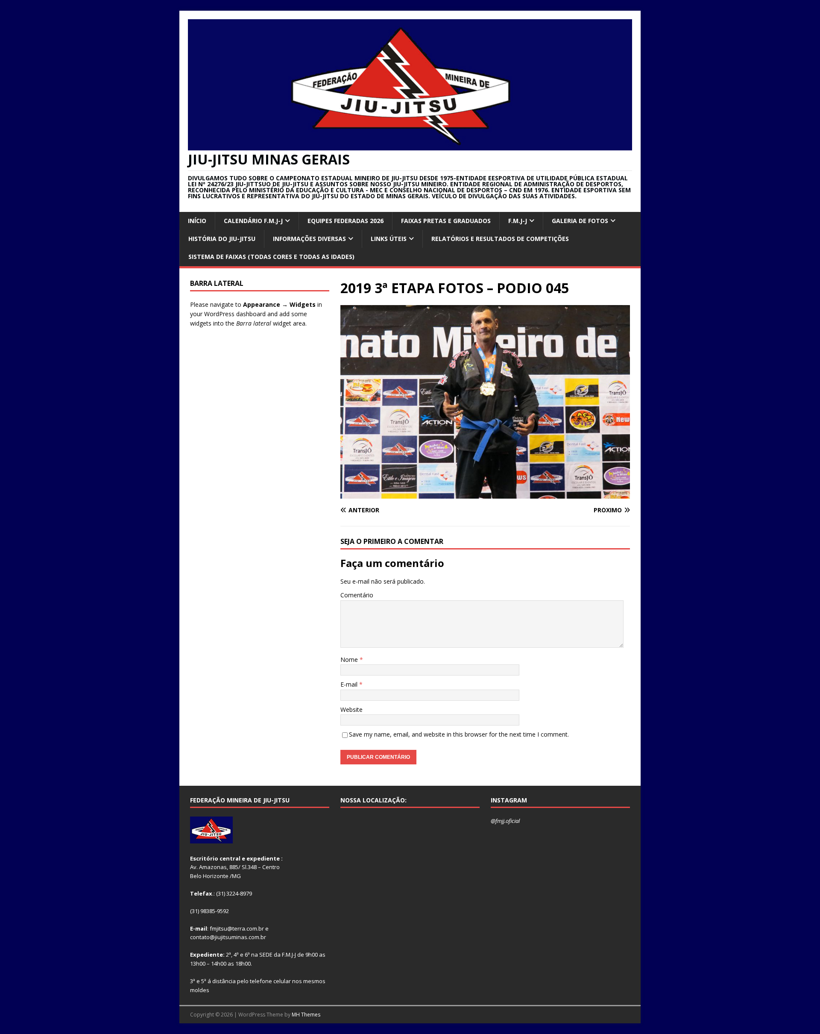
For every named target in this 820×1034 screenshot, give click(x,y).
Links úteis (389, 239)
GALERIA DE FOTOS (580, 221)
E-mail (349, 684)
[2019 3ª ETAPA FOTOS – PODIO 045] (485, 494)
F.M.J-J (517, 221)
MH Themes (306, 1014)
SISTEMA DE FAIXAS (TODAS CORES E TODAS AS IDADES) (271, 257)
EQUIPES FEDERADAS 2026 (346, 221)
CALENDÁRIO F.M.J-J (253, 221)
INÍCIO (197, 221)
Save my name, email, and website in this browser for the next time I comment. (459, 734)
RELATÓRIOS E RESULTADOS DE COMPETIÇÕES (500, 239)
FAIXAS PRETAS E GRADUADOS (446, 221)
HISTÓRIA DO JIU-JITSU (221, 239)
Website (351, 709)
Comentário (356, 595)
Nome (350, 659)
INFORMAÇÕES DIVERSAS (309, 239)
